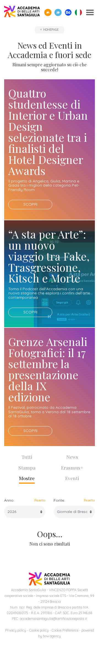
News (72, 457)
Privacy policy (15, 630)
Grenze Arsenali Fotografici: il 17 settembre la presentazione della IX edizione (47, 369)
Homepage (51, 30)
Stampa (26, 467)
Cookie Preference (65, 630)
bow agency (52, 636)
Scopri (30, 204)
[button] (47, 12)
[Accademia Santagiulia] (22, 12)
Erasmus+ (72, 467)
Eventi (72, 478)
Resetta (39, 500)
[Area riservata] (58, 12)
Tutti (26, 457)
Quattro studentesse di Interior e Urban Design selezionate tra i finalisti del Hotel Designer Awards (48, 131)
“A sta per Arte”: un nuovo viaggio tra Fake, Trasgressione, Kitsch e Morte (48, 256)
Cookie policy (39, 630)
